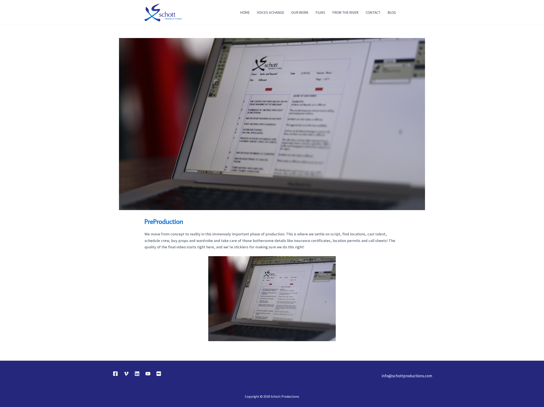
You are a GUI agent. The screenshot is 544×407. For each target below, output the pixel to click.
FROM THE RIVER (345, 12)
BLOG (392, 12)
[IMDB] (158, 373)
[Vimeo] (126, 373)
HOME (245, 12)
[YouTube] (147, 373)
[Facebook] (115, 373)
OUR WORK (299, 12)
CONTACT (373, 12)
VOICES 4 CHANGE (270, 12)
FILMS (320, 12)
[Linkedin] (137, 373)
